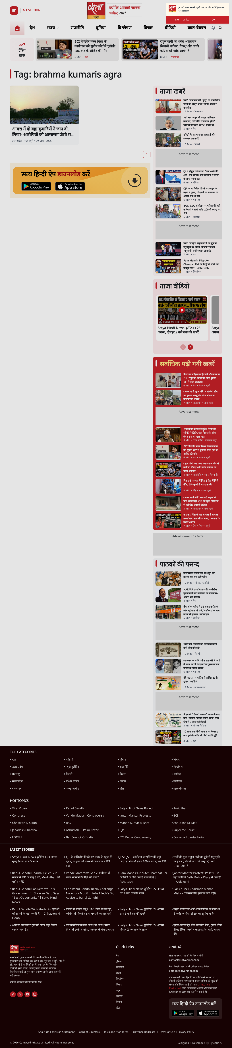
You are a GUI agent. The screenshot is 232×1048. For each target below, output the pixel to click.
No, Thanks (182, 20)
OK (213, 20)
